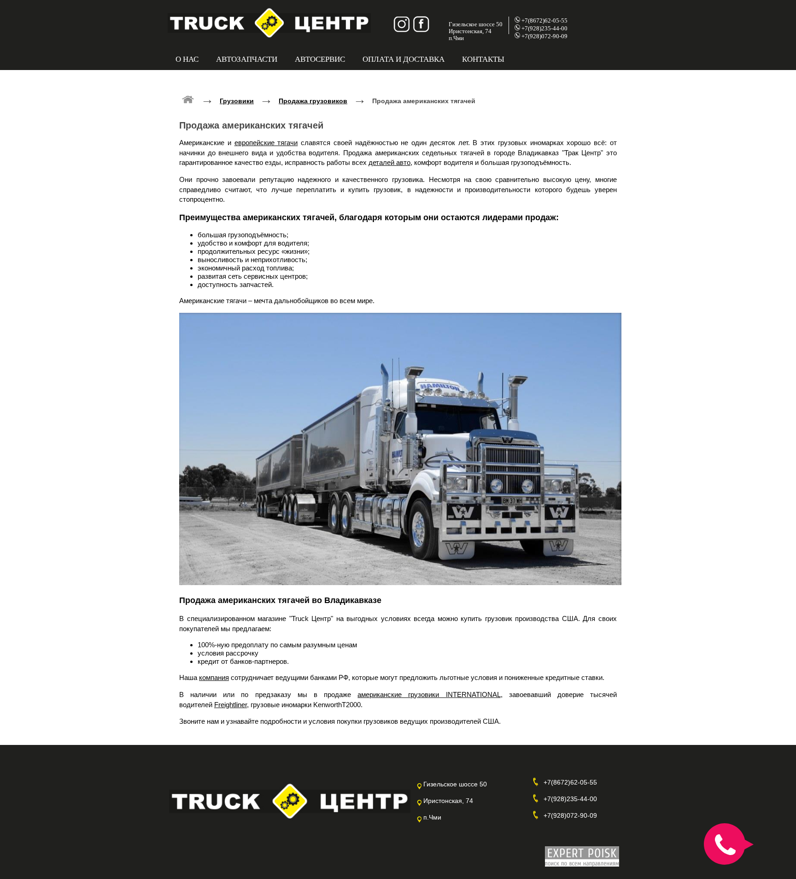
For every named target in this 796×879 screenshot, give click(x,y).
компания (214, 677)
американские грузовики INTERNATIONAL (428, 694)
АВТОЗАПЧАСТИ (246, 59)
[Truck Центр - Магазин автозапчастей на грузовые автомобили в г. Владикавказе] (188, 99)
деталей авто (389, 162)
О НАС (187, 59)
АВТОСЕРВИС (320, 59)
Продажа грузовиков (313, 101)
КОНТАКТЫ (483, 59)
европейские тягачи (266, 142)
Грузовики (237, 101)
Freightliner (230, 705)
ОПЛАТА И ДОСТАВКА (404, 59)
